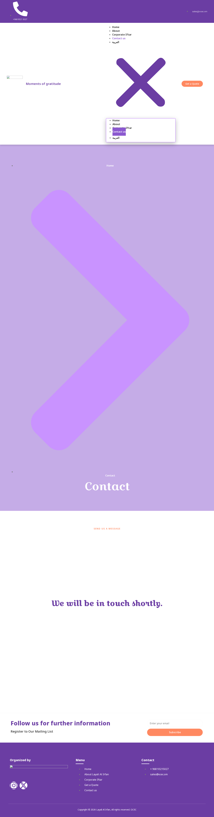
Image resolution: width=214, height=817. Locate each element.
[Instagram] (14, 785)
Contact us (118, 38)
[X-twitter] (23, 785)
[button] (141, 81)
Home (115, 27)
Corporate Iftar (122, 34)
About (116, 31)
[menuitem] (144, 42)
